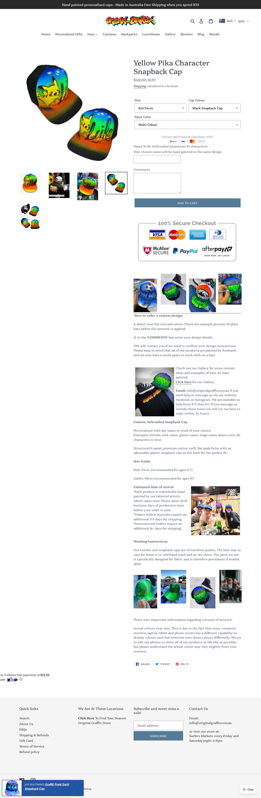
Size (138, 100)
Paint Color (143, 117)
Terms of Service (31, 746)
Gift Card (26, 740)
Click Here (183, 382)
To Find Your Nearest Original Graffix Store (102, 720)
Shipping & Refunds (34, 735)
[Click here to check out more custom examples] (188, 311)
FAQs (23, 729)
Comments (142, 169)
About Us (26, 724)
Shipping (140, 86)
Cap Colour (197, 100)
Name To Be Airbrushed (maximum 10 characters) (170, 146)
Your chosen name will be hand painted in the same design (178, 151)
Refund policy (29, 751)
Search (24, 718)
